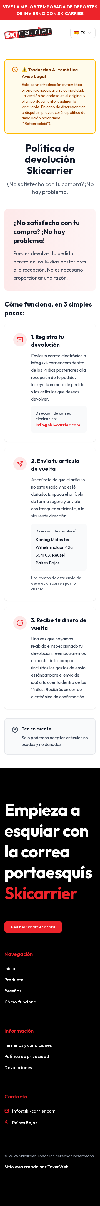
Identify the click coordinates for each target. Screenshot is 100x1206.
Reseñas (12, 990)
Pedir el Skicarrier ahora (33, 926)
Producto (14, 979)
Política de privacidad (26, 1056)
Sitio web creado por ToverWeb (36, 1167)
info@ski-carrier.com (58, 425)
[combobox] (83, 33)
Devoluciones (18, 1067)
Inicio (9, 968)
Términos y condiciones (28, 1045)
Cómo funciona (20, 1002)
